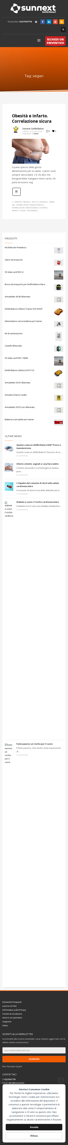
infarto (15, 210)
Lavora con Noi (9, 1006)
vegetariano (32, 210)
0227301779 (25, 21)
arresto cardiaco (23, 202)
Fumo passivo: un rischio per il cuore (34, 743)
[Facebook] (42, 21)
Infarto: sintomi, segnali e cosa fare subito (37, 463)
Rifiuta (34, 1135)
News (36, 134)
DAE (13, 205)
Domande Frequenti (12, 1002)
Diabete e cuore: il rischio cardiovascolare (37, 502)
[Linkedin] (49, 21)
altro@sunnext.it (16, 1082)
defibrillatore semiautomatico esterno (29, 208)
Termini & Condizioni (12, 1013)
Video (5, 1025)
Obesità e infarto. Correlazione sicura (32, 118)
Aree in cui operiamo (12, 1017)
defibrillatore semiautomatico (30, 205)
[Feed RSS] (61, 21)
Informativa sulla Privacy (14, 1009)
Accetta (34, 1127)
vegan (22, 210)
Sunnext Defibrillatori (33, 128)
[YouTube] (55, 21)
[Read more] (16, 195)
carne (51, 202)
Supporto (6, 1021)
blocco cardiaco (40, 202)
